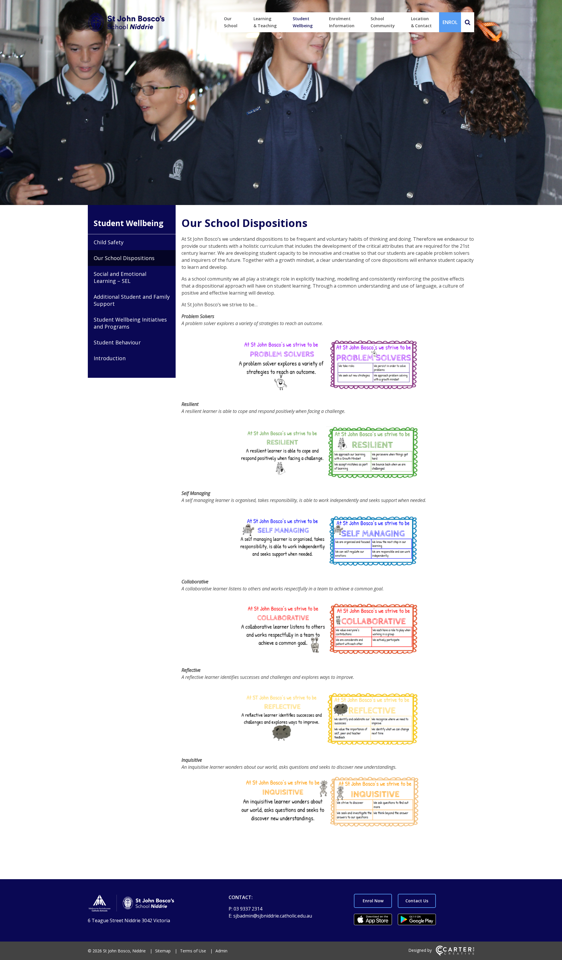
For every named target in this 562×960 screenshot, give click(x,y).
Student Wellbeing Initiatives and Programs (130, 323)
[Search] (467, 22)
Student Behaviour (117, 342)
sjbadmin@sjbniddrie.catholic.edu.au (272, 916)
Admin (221, 951)
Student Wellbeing (303, 22)
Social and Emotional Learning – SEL (120, 277)
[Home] (148, 904)
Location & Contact (421, 22)
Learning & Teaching (265, 22)
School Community (383, 22)
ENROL (450, 22)
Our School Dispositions (124, 258)
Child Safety (109, 242)
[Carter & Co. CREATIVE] (455, 954)
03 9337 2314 (248, 909)
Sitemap (163, 951)
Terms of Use (193, 951)
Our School (230, 22)
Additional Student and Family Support (132, 300)
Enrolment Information (341, 22)
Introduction (110, 358)
